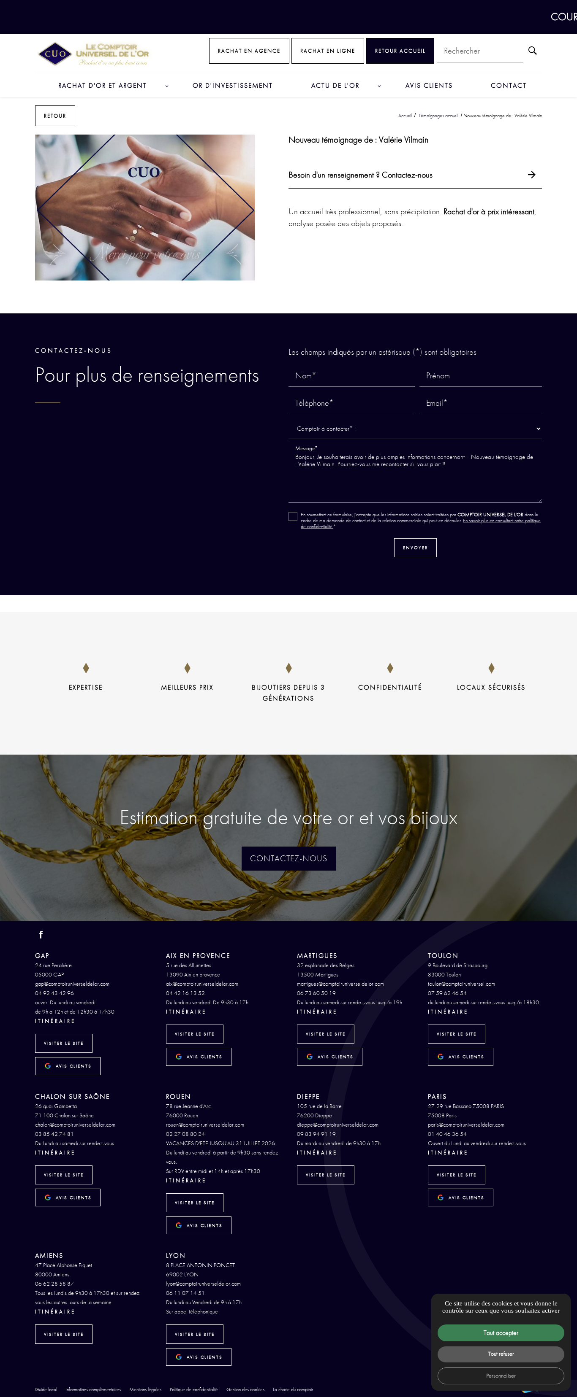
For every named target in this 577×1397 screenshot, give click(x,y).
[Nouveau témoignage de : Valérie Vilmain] (145, 208)
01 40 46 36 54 (447, 1134)
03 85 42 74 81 (54, 1134)
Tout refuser (501, 1353)
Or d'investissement (233, 85)
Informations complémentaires (93, 1390)
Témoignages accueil (439, 115)
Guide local (46, 1389)
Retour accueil (400, 50)
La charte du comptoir (293, 1389)
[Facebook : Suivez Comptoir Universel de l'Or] (41, 935)
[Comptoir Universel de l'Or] (94, 54)
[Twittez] (282, 299)
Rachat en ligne (327, 50)
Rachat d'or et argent (102, 85)
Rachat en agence (249, 50)
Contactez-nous (288, 858)
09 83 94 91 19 (316, 1134)
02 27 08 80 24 (185, 1134)
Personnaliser (501, 1375)
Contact (509, 85)
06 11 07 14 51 (185, 1293)
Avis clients (429, 85)
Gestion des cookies (245, 1389)
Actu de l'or (335, 85)
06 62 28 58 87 (54, 1283)
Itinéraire (55, 1021)
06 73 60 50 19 (316, 993)
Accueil (405, 115)
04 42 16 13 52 (185, 993)
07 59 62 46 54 (447, 993)
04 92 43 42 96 (54, 993)
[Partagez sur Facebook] (269, 299)
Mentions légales (145, 1389)
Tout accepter (501, 1332)
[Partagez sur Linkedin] (308, 299)
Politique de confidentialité (194, 1389)
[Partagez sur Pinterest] (295, 299)
